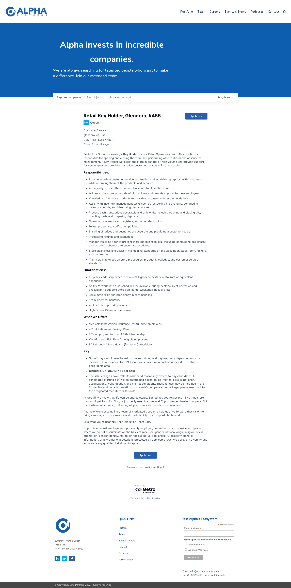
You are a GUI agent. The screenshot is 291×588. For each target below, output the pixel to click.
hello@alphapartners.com (203, 571)
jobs (94, 97)
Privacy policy (137, 498)
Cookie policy (153, 498)
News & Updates (196, 544)
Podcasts (257, 12)
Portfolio (186, 12)
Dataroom (124, 553)
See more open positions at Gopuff (145, 467)
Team (201, 12)
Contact (273, 12)
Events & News (235, 12)
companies (69, 97)
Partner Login (126, 559)
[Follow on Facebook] (72, 558)
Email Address (192, 528)
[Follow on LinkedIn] (57, 558)
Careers (214, 12)
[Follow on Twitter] (64, 558)
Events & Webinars (197, 549)
